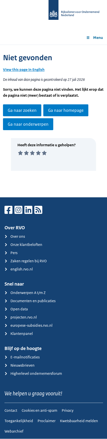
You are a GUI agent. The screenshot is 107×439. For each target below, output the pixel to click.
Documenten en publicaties (32, 300)
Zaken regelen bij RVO (28, 261)
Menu (98, 37)
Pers (13, 252)
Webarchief (13, 431)
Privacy (67, 410)
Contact (10, 410)
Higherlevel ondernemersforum (36, 373)
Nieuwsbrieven (22, 365)
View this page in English (24, 69)
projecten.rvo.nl (23, 317)
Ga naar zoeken (22, 110)
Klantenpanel (21, 333)
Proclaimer (46, 420)
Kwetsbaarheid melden (79, 420)
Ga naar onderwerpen (28, 124)
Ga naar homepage (66, 110)
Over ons (17, 236)
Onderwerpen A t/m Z (28, 292)
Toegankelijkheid (18, 420)
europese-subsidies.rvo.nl (31, 325)
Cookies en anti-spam (39, 410)
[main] (53, 121)
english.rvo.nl (21, 269)
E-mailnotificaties (25, 357)
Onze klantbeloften (26, 244)
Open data (19, 309)
